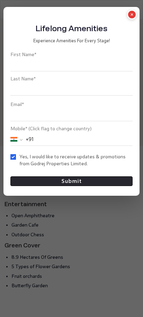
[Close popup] (132, 14)
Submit (71, 181)
